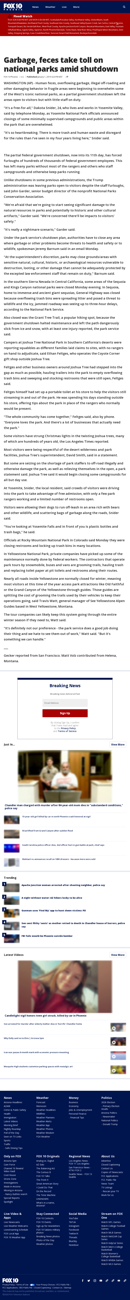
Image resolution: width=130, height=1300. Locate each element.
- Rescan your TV (110, 1191)
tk (106, 1280)
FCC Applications (109, 1175)
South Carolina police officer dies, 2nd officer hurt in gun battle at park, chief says (63, 845)
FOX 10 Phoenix (11, 76)
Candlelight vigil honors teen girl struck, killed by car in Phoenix (45, 1015)
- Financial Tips (76, 1117)
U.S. (22, 76)
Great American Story (47, 1183)
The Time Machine (45, 1195)
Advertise (106, 1160)
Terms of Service (67, 731)
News (8, 1098)
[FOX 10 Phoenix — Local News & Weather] (14, 7)
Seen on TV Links (12, 1136)
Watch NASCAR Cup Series (111, 1238)
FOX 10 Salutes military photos (48, 1231)
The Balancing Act (45, 1168)
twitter (88, 1280)
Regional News (79, 1156)
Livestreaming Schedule (16, 1229)
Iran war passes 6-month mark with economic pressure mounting (36, 1052)
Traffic (7, 1144)
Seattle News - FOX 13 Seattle (80, 1175)
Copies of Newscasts (112, 1172)
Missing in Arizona (13, 1190)
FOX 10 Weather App (14, 1237)
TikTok (72, 1222)
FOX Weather (43, 1136)
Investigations (11, 1182)
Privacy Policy (68, 728)
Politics (106, 1098)
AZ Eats (40, 1164)
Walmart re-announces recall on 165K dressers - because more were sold (58, 859)
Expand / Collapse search (124, 7)
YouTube (73, 1218)
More (76, 6)
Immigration (10, 1117)
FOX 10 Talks (43, 1175)
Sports (7, 1140)
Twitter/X (73, 1233)
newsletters (124, 1280)
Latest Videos (13, 955)
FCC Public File (108, 1179)
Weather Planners (45, 1117)
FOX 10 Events (43, 1222)
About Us (107, 1156)
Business (73, 1102)
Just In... (9, 744)
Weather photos (44, 1244)
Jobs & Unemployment (80, 1109)
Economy (73, 1106)
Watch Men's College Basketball (112, 1248)
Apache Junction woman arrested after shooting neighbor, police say (63, 885)
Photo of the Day (45, 1240)
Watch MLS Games (111, 1264)
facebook (82, 1280)
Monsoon (41, 1106)
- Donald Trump (109, 1124)
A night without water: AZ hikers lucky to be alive (52, 897)
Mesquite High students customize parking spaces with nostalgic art (38, 1066)
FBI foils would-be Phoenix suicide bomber (47, 935)
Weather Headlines (46, 1109)
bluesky (112, 1280)
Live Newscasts (12, 1222)
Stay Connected (47, 1214)
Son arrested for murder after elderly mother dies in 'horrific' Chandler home (43, 1023)
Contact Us (107, 1168)
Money (73, 1098)
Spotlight (8, 1201)
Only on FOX (12, 1156)
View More (118, 744)
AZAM (7, 1106)
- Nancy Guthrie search (15, 1194)
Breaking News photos (48, 1236)
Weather (42, 1098)
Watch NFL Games (111, 1222)
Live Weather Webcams (16, 1225)
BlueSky (73, 1241)
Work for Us (107, 1195)
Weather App (43, 1125)
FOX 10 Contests (45, 1218)
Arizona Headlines (13, 1102)
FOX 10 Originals (47, 1156)
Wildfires (40, 1113)
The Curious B (43, 1172)
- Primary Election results (110, 1107)
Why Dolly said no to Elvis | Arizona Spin (24, 1038)
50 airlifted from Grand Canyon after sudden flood (47, 830)
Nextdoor (74, 1244)
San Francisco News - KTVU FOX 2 (80, 1169)
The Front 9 (42, 1179)
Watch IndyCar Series (112, 1243)
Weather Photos (44, 1128)
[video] (65, 986)
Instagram (74, 1225)
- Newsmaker (108, 1116)
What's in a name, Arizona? (45, 1204)
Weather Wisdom (45, 1132)
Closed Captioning (110, 1164)
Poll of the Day (11, 1132)
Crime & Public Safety (15, 1109)
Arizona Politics (109, 1112)
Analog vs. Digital (45, 1160)
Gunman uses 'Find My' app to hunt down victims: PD (54, 910)
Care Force (9, 1164)
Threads (73, 1237)
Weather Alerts (44, 1121)
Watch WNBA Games (112, 1260)
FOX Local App (11, 1233)
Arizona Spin (10, 1160)
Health (7, 1113)
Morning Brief (11, 1125)
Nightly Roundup (12, 1128)
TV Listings (106, 1187)
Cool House (10, 1175)
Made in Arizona (12, 1186)
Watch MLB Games (111, 1232)
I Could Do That (44, 1187)
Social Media (78, 1214)
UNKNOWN (42, 1198)
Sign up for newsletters (48, 1225)
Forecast (40, 1102)
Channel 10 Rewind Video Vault (13, 1170)
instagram (94, 1280)
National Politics (109, 1120)
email (118, 1280)
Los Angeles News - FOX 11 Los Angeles (79, 1162)
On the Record (43, 1191)
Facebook (74, 1229)
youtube (100, 1280)
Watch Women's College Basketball (110, 1255)
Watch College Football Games (113, 1227)
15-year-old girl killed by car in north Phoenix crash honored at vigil (56, 816)
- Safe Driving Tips (13, 1148)
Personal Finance (77, 1113)
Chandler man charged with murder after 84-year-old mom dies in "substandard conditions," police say (64, 806)
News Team (107, 1183)
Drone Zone (10, 1178)
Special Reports (12, 1197)
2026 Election (108, 1102)
